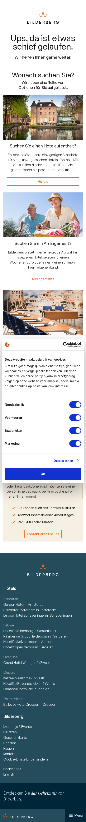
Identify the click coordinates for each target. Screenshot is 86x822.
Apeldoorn (49, 642)
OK (43, 474)
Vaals (40, 678)
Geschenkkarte (15, 737)
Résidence (26, 636)
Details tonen (63, 460)
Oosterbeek (46, 631)
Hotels (43, 181)
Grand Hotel (19, 663)
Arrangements (43, 279)
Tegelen (43, 689)
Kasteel (17, 678)
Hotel (14, 604)
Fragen (8, 748)
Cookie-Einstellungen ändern (25, 759)
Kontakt (9, 754)
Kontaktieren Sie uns (43, 534)
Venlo (50, 683)
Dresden (49, 704)
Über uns (9, 743)
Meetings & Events (17, 727)
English (8, 774)
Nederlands (12, 769)
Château (18, 689)
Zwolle (45, 663)
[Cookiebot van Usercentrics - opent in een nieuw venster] (63, 344)
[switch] (75, 417)
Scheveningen (61, 615)
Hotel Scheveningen (24, 615)
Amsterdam (37, 604)
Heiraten (10, 732)
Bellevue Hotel (21, 704)
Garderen (60, 636)
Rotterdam (19, 610)
